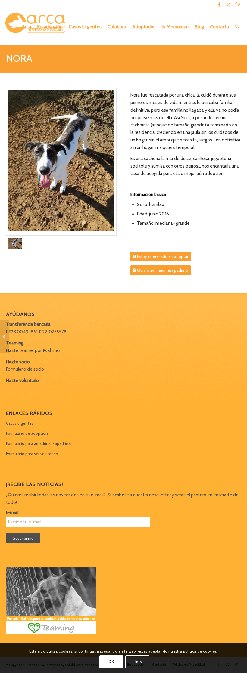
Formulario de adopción (27, 433)
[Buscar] (237, 27)
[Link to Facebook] (219, 4)
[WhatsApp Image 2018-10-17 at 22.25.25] (61, 162)
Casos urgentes (19, 423)
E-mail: (12, 512)
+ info (137, 661)
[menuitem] (26, 27)
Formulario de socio (25, 369)
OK (111, 661)
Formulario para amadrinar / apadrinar (39, 443)
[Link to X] (228, 4)
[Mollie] (4, 336)
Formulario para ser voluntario (32, 453)
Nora (19, 58)
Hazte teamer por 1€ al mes (33, 350)
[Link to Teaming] (237, 4)
